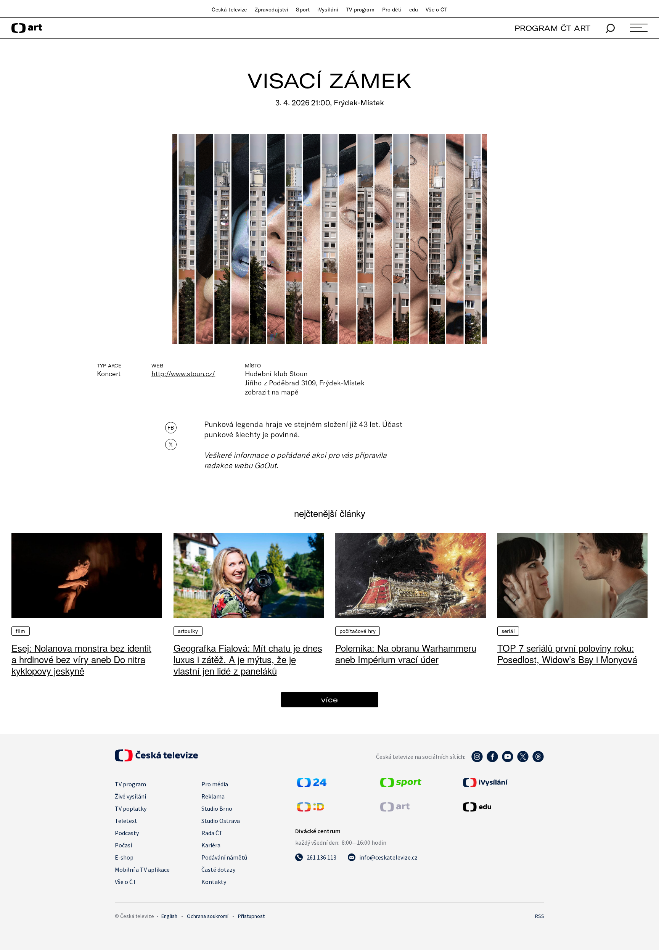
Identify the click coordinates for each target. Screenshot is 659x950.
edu (413, 9)
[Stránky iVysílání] (502, 782)
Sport (303, 9)
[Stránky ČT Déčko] (310, 809)
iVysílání (327, 9)
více (329, 699)
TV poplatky (130, 808)
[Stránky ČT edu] (502, 807)
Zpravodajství (272, 9)
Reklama (213, 796)
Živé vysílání (130, 796)
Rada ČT (212, 833)
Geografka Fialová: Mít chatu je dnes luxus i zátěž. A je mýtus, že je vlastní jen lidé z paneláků (248, 659)
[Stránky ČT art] (395, 809)
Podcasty (127, 833)
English (169, 916)
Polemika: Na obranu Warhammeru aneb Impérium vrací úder (405, 653)
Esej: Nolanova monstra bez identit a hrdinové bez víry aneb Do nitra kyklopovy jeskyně (81, 659)
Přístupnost (251, 916)
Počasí (123, 845)
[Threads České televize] (538, 760)
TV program (360, 9)
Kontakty (213, 882)
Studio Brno (216, 808)
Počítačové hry (357, 631)
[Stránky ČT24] (311, 785)
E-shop (124, 857)
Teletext (126, 820)
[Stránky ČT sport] (400, 785)
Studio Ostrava (220, 820)
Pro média (214, 784)
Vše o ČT (436, 9)
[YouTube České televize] (507, 760)
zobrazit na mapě (271, 392)
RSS (539, 916)
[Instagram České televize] (477, 760)
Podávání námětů (224, 857)
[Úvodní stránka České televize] (156, 759)
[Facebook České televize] (492, 760)
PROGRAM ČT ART (552, 28)
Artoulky (188, 631)
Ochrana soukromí (207, 916)
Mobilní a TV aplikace (142, 869)
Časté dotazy (218, 869)
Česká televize (229, 9)
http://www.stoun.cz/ (183, 373)
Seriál (508, 631)
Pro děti (392, 9)
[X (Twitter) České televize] (523, 760)
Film (21, 631)
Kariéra (210, 845)
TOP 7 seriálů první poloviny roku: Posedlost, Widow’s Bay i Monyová (567, 653)
